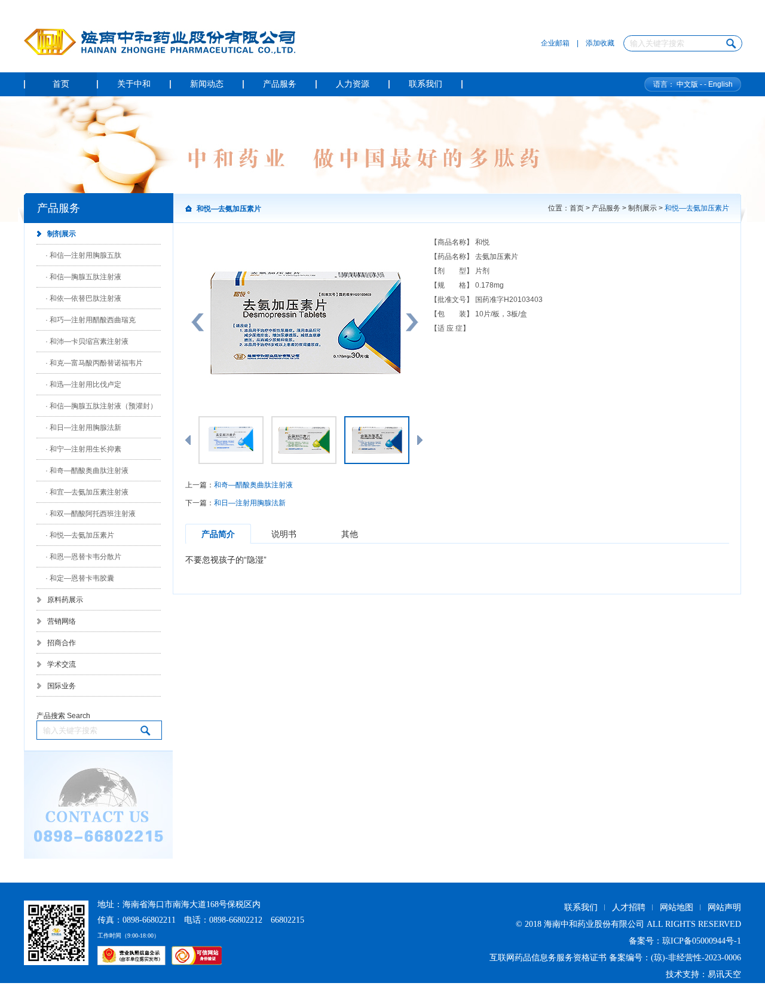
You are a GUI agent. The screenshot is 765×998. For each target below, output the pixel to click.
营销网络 (61, 621)
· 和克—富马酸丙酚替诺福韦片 (94, 363)
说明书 (283, 534)
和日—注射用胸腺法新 (250, 503)
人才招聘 (628, 907)
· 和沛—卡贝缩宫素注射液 (86, 341)
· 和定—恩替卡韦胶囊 (79, 578)
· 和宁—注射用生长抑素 (83, 449)
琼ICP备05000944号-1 (701, 940)
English (720, 84)
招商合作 (61, 643)
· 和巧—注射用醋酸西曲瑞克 (90, 320)
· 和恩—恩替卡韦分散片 (83, 557)
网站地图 (676, 907)
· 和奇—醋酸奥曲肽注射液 (86, 470)
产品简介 (218, 534)
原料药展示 (65, 600)
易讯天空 (724, 974)
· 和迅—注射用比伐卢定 (83, 384)
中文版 (687, 84)
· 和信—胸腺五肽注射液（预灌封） (101, 406)
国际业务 (61, 686)
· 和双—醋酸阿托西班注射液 (90, 513)
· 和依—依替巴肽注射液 (83, 298)
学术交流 (61, 664)
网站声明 (724, 907)
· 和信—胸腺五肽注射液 (83, 277)
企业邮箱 (555, 43)
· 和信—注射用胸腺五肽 (83, 255)
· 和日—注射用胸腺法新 (83, 427)
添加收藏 (600, 43)
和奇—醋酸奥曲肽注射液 (253, 485)
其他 (349, 534)
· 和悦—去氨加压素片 (79, 535)
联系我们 (581, 907)
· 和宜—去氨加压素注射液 (86, 492)
